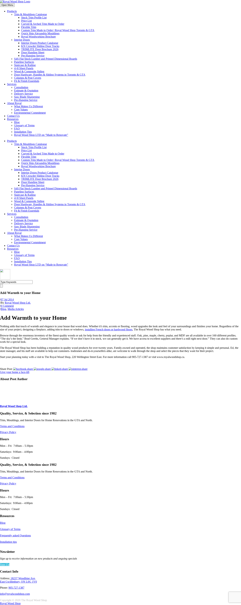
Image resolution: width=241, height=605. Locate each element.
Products (12, 11)
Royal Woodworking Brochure (38, 36)
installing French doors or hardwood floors (108, 329)
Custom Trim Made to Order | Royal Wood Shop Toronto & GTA (57, 30)
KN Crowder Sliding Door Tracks (40, 46)
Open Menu (7, 5)
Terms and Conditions (12, 426)
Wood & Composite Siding (29, 71)
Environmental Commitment (30, 112)
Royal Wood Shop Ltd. (18, 302)
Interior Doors (22, 39)
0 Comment (7, 305)
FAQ (17, 128)
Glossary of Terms (24, 125)
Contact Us (13, 115)
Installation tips (8, 541)
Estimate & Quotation (26, 90)
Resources (13, 119)
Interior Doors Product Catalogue (39, 42)
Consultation (21, 87)
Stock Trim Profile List (34, 17)
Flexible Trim (28, 27)
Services (11, 84)
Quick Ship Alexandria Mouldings (40, 33)
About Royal (14, 103)
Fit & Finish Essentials (26, 80)
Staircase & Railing (25, 65)
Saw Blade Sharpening (27, 96)
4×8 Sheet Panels (23, 68)
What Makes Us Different (28, 106)
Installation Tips (23, 131)
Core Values (21, 109)
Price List (26, 20)
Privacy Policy (8, 432)
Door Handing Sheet (32, 52)
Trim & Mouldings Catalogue (30, 14)
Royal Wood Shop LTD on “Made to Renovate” (41, 134)
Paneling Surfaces (24, 61)
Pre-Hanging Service (32, 55)
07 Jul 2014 (7, 299)
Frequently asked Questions (15, 535)
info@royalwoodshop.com (15, 593)
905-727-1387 (16, 587)
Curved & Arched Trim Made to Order (42, 23)
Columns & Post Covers (27, 77)
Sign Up (4, 564)
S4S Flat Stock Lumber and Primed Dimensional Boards (45, 58)
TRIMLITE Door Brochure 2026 (39, 49)
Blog (17, 122)
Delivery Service (23, 93)
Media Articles (16, 309)
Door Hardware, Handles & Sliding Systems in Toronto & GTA (49, 74)
